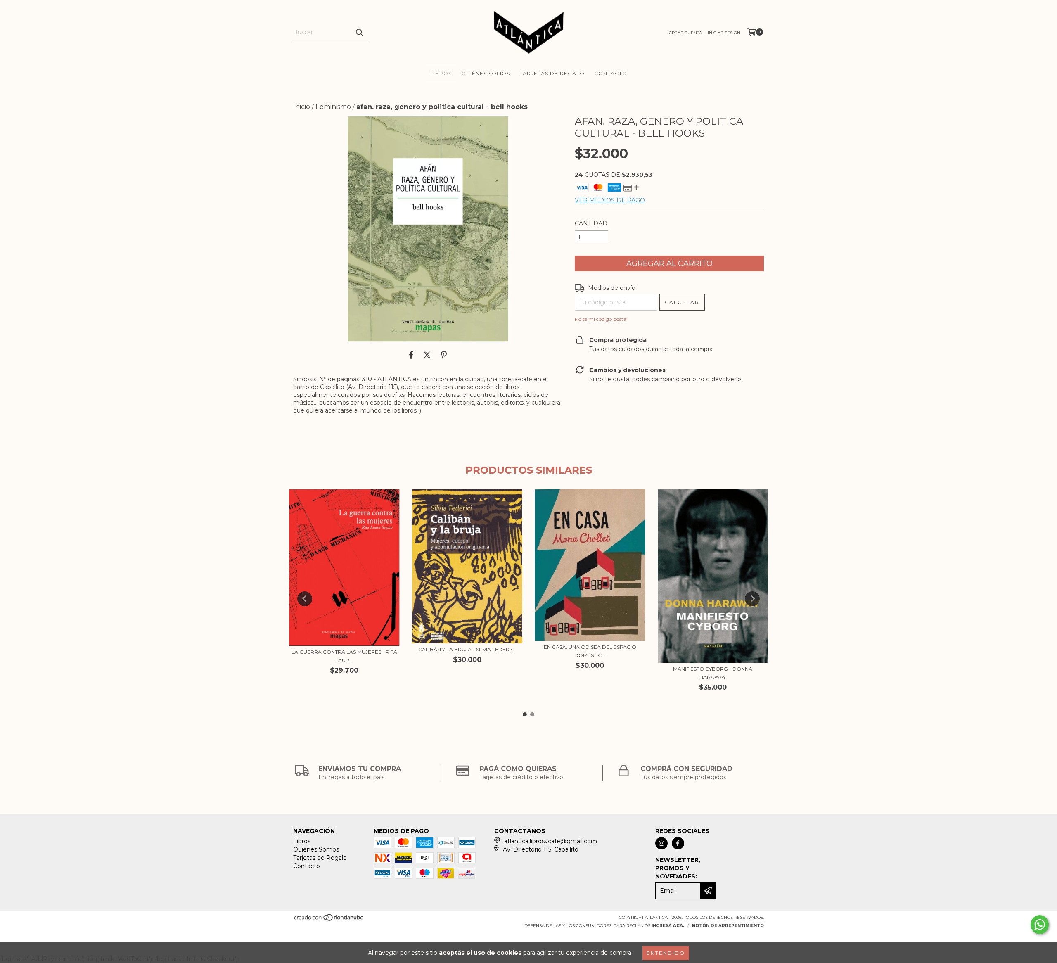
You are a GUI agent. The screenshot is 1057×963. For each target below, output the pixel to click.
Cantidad (591, 223)
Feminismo (333, 107)
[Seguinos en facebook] (678, 843)
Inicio (301, 107)
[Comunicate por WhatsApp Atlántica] (1040, 924)
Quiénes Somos (485, 73)
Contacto (610, 73)
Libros (441, 73)
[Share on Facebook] (411, 355)
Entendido (666, 953)
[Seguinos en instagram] (661, 843)
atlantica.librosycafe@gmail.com (550, 841)
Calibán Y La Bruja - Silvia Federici (467, 649)
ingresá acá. (668, 925)
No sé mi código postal (601, 319)
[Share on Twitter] (427, 355)
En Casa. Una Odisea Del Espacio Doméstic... (590, 651)
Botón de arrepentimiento (728, 925)
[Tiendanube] (329, 920)
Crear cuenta (685, 33)
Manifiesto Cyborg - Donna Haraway (712, 673)
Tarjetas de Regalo (552, 73)
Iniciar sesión (724, 33)
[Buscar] (359, 32)
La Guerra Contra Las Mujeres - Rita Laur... (344, 656)
